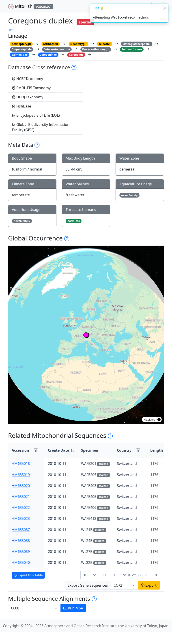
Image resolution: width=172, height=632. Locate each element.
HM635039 (21, 551)
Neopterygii (78, 44)
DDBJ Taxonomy (29, 97)
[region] (86, 335)
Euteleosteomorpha (57, 49)
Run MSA (75, 608)
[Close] (164, 8)
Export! (150, 585)
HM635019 (21, 474)
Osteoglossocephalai (136, 44)
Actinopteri (50, 44)
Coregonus (76, 55)
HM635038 (21, 540)
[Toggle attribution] (159, 419)
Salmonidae (20, 55)
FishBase (23, 106)
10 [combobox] (85, 575)
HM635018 (21, 463)
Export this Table (30, 575)
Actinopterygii (21, 44)
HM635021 (21, 496)
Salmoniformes (132, 49)
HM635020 (21, 485)
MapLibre (149, 419)
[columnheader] (60, 450)
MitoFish (32, 6)
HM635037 (21, 529)
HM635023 (21, 518)
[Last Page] (155, 575)
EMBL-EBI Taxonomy (33, 87)
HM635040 (21, 562)
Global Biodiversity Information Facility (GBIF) (40, 127)
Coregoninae (48, 55)
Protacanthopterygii (95, 49)
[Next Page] (146, 575)
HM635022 (21, 507)
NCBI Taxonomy (29, 78)
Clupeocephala (22, 49)
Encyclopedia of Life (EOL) (37, 115)
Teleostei (105, 44)
